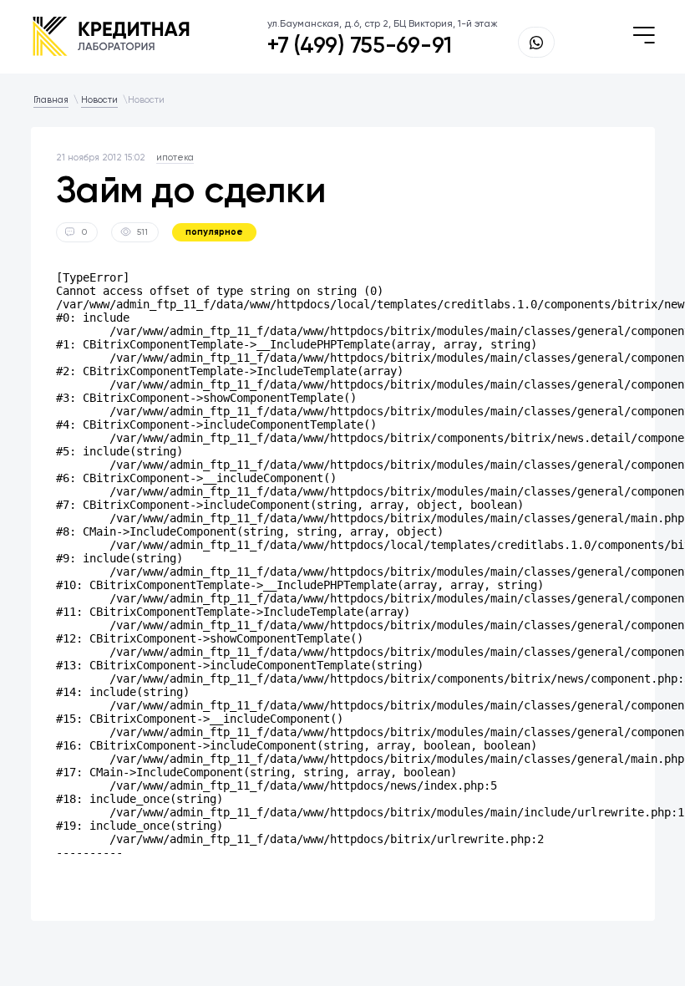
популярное (214, 231)
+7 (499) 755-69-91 (359, 45)
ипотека (175, 157)
